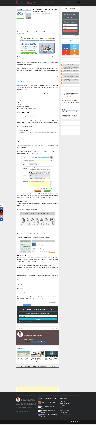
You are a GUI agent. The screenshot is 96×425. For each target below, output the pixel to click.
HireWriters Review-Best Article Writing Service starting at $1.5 (45, 10)
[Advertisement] (37, 389)
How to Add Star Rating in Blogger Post (70, 73)
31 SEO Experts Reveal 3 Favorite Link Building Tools (71, 77)
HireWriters (19, 85)
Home (44, 2)
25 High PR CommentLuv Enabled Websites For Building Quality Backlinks (71, 68)
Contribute (55, 2)
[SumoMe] (1, 219)
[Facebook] (36, 341)
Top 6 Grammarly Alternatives (68, 82)
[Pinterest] (1, 213)
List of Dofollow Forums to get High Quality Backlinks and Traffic (71, 80)
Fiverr (29, 76)
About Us (49, 2)
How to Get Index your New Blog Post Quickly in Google (71, 71)
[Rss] (33, 341)
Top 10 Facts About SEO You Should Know (69, 100)
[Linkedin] (42, 341)
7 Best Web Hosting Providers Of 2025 (68, 106)
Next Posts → (55, 328)
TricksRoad (30, 339)
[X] (1, 211)
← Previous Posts (20, 328)
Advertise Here (71, 2)
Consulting (63, 2)
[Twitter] (39, 341)
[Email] (1, 216)
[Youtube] (45, 341)
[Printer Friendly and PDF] (54, 302)
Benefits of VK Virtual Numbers (69, 64)
